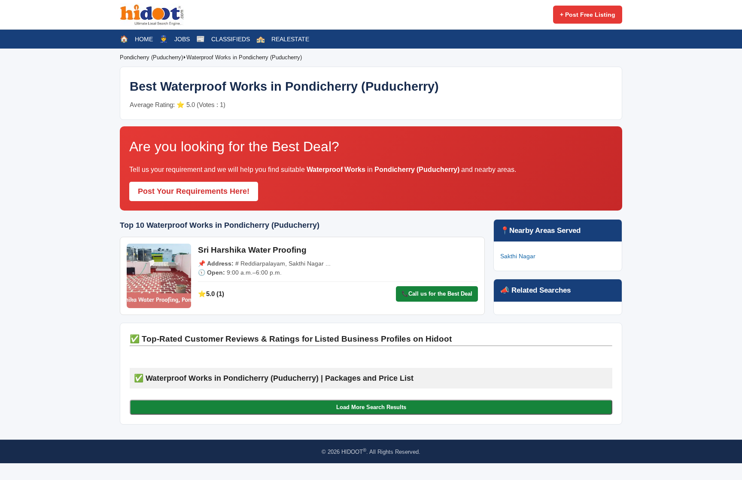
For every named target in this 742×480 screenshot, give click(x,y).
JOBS (182, 39)
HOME (144, 39)
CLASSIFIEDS (230, 39)
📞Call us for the (436, 293)
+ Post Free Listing (587, 14)
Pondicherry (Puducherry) (151, 57)
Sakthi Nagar (517, 256)
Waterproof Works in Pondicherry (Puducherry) (244, 57)
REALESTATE (290, 39)
